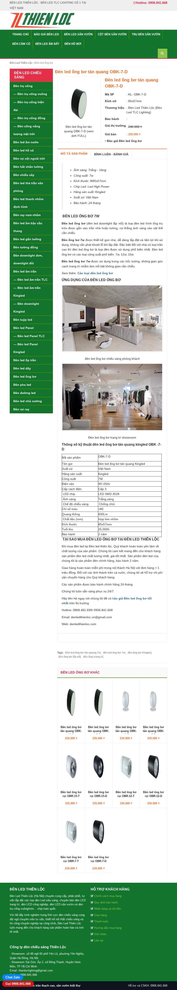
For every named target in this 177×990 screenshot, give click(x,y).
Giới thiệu (100, 934)
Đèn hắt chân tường (28, 166)
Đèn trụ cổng (23, 86)
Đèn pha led (22, 384)
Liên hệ (98, 940)
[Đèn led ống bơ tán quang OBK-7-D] (98, 701)
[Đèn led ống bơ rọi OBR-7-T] (71, 831)
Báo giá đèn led (46, 34)
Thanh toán (101, 921)
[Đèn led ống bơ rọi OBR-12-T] (126, 766)
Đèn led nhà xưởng (27, 401)
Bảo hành (112, 119)
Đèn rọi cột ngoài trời (29, 158)
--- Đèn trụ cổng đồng (29, 118)
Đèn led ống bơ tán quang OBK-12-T (126, 730)
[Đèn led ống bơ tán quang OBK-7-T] (153, 701)
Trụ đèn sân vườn (146, 34)
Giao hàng (100, 915)
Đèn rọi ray (21, 409)
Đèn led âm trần (24, 271)
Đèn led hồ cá (23, 150)
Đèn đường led (24, 393)
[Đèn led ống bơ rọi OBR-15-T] (71, 766)
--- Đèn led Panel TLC (29, 336)
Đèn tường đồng (25, 247)
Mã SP (109, 94)
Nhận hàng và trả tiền (107, 908)
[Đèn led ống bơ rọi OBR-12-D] (153, 766)
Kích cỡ (110, 101)
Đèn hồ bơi (73, 43)
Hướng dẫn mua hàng (108, 927)
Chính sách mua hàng (108, 896)
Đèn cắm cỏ (21, 43)
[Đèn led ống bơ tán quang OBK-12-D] (71, 701)
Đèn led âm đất (47, 43)
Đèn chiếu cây (23, 175)
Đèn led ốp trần (24, 360)
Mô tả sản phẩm (74, 153)
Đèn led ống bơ (24, 376)
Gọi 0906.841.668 (18, 983)
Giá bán (110, 134)
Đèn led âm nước (26, 142)
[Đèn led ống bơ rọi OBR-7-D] (98, 831)
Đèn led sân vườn (78, 34)
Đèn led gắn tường (27, 239)
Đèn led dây (22, 368)
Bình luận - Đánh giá (111, 154)
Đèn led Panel (23, 328)
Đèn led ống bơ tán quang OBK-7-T (153, 730)
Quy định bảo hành (106, 902)
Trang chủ (20, 34)
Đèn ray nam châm (27, 215)
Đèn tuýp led (22, 319)
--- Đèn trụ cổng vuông (30, 94)
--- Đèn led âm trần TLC (30, 279)
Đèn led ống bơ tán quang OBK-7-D (98, 730)
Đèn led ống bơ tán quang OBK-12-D (71, 730)
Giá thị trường (115, 125)
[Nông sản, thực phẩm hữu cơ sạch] (42, 20)
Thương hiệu (114, 107)
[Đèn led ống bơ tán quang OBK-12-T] (126, 701)
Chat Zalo (12, 977)
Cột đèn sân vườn (112, 34)
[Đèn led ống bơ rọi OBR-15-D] (98, 766)
